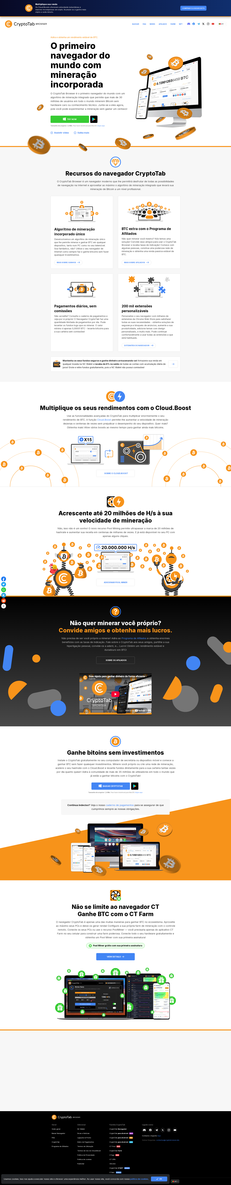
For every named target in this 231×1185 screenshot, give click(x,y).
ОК (160, 1179)
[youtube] (213, 24)
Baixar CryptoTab (113, 786)
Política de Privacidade (86, 1155)
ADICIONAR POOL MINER (115, 582)
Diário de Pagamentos (85, 1142)
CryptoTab (56, 1142)
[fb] (193, 24)
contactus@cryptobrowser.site (167, 1140)
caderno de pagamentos (120, 805)
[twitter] (203, 24)
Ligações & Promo (84, 1138)
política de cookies (139, 1179)
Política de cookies (84, 1159)
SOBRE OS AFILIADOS (116, 660)
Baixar (135, 24)
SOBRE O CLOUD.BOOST (116, 473)
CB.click (112, 1164)
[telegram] (198, 24)
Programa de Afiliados (134, 638)
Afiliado (163, 24)
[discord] (188, 24)
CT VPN (112, 1159)
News (152, 24)
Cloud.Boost (104, 419)
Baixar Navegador (58, 1133)
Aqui (159, 1136)
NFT (181, 24)
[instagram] (208, 24)
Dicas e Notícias (83, 1133)
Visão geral (56, 1129)
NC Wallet (81, 1129)
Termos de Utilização (85, 1146)
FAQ (144, 24)
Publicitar (80, 1164)
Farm (172, 24)
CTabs (112, 1172)
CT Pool (112, 1146)
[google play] (93, 119)
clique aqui (101, 126)
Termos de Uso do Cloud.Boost (89, 1151)
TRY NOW (72, 119)
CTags (111, 1155)
